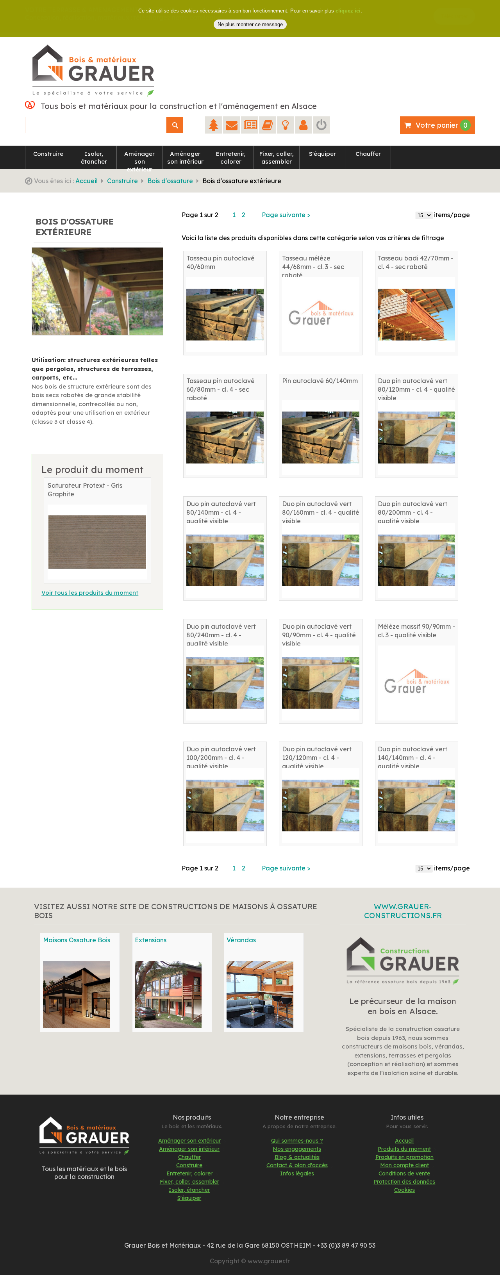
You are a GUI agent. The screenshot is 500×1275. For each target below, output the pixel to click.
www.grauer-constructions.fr (403, 911)
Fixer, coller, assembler (189, 1181)
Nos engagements (297, 1148)
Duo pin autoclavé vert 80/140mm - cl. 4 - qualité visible (221, 512)
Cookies (404, 1189)
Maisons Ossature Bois (76, 940)
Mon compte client (404, 1165)
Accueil (86, 181)
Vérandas (241, 940)
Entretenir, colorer (189, 1173)
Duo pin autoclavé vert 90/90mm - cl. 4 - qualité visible (319, 634)
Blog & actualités (297, 1157)
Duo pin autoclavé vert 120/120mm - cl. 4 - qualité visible (317, 757)
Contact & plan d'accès (297, 1165)
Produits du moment (404, 1148)
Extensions (150, 940)
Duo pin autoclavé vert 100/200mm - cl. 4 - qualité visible (221, 757)
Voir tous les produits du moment (89, 592)
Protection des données (404, 1181)
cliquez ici (348, 11)
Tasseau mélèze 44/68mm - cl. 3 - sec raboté (313, 266)
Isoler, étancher (189, 1189)
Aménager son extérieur (189, 1140)
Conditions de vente (404, 1173)
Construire (122, 181)
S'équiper (189, 1198)
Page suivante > (286, 215)
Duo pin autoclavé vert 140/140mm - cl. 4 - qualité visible (412, 757)
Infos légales (297, 1173)
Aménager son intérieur (189, 1148)
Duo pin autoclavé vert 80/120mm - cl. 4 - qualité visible (416, 389)
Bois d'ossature (170, 181)
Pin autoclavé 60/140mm (320, 381)
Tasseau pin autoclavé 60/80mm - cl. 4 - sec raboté (220, 389)
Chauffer (189, 1157)
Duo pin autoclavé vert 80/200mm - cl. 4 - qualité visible (412, 512)
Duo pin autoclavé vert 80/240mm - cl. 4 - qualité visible (221, 634)
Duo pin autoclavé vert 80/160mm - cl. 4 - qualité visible (320, 512)
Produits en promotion (404, 1157)
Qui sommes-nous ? (297, 1140)
